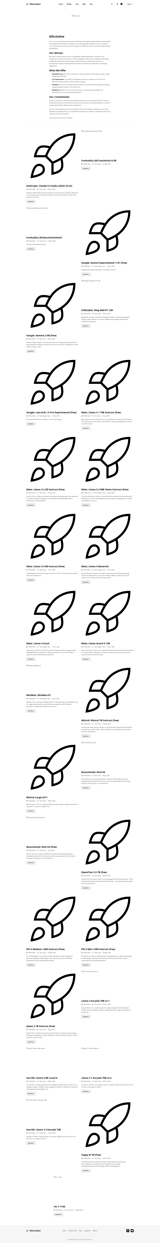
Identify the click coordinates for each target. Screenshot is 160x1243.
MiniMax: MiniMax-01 (38, 695)
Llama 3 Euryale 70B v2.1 (95, 1000)
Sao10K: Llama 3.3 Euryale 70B (43, 1129)
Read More (31, 201)
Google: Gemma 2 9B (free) (41, 335)
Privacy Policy (72, 1231)
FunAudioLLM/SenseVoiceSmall (44, 237)
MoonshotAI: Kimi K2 (93, 772)
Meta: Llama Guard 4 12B (95, 643)
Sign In (129, 4)
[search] (112, 4)
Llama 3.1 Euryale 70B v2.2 (96, 1077)
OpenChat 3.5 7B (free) (94, 872)
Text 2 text (42, 189)
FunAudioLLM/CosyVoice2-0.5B (98, 160)
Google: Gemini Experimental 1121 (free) (104, 262)
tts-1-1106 (59, 1206)
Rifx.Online (31, 189)
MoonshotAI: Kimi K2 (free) (41, 846)
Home (61, 4)
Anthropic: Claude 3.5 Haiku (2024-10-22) (49, 185)
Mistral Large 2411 (37, 797)
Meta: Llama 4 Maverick (95, 566)
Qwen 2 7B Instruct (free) (40, 1026)
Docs (91, 4)
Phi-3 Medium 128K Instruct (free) (45, 949)
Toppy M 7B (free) (91, 1154)
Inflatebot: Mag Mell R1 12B (97, 310)
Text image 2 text (99, 266)
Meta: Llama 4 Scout (37, 643)
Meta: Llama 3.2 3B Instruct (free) (45, 489)
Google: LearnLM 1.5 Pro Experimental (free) (51, 412)
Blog (84, 4)
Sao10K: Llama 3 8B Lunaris (42, 1077)
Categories (87, 1231)
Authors (95, 1231)
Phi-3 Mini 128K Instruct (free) (98, 949)
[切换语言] (117, 4)
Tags (80, 1231)
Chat (77, 4)
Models (69, 4)
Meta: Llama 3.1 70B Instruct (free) (101, 412)
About (64, 1231)
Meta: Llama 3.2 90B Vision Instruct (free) (104, 489)
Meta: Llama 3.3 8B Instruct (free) (45, 566)
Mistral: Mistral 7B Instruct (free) (100, 720)
